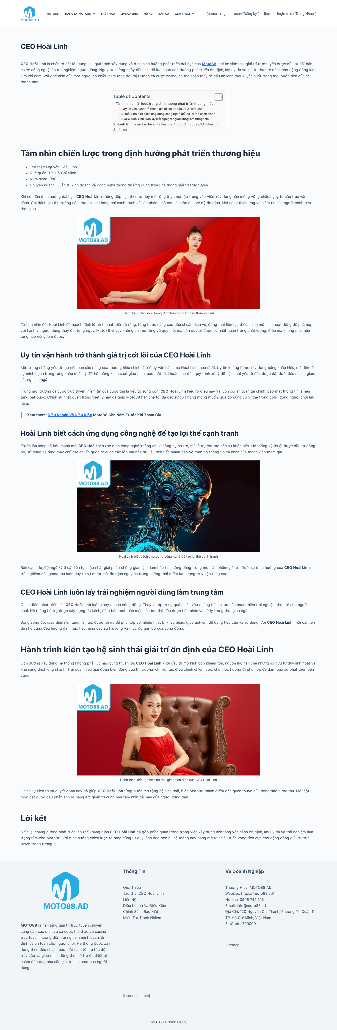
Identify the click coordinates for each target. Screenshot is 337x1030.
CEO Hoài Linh (151, 893)
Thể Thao (108, 13)
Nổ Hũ (148, 13)
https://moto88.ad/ (257, 893)
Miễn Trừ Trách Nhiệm (142, 917)
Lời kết (122, 130)
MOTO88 (53, 13)
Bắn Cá (163, 13)
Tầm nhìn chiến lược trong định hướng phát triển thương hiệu (164, 103)
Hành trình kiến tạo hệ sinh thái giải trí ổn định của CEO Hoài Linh (169, 124)
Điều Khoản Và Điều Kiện (144, 905)
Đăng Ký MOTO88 (77, 13)
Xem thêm (182, 13)
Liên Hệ (129, 899)
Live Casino (129, 13)
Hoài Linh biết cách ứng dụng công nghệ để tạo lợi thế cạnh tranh (169, 114)
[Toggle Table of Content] (216, 97)
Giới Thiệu (132, 887)
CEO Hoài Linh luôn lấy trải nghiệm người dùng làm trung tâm (166, 119)
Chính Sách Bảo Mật (140, 911)
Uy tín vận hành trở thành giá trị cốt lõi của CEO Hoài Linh (163, 109)
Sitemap (232, 945)
